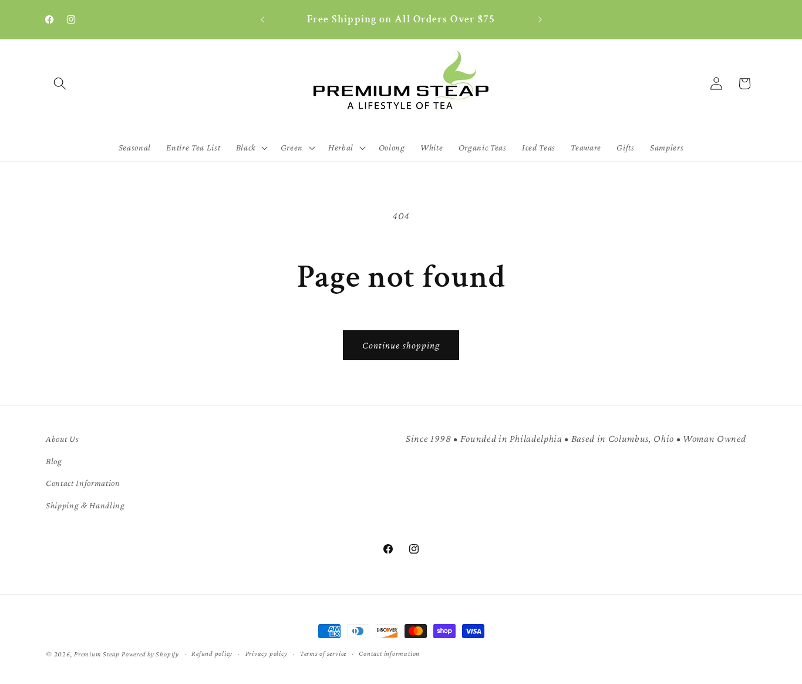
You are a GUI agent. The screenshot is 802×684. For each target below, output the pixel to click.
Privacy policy (266, 653)
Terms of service (323, 653)
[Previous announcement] (262, 20)
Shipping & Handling (85, 505)
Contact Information (83, 483)
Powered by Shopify (150, 654)
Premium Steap (97, 654)
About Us (62, 439)
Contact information (389, 653)
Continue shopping (401, 345)
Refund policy (211, 653)
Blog (54, 461)
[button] (60, 83)
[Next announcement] (540, 20)
